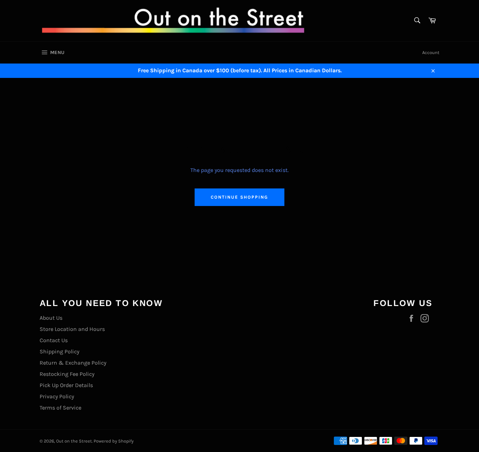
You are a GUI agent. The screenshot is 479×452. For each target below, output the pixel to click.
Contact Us (54, 340)
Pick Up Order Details (66, 385)
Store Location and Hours (72, 329)
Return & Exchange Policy (73, 362)
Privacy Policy (57, 396)
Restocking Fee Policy (67, 374)
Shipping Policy (59, 351)
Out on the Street (74, 441)
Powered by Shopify (114, 441)
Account (430, 52)
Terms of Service (60, 407)
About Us (51, 317)
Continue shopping (239, 197)
